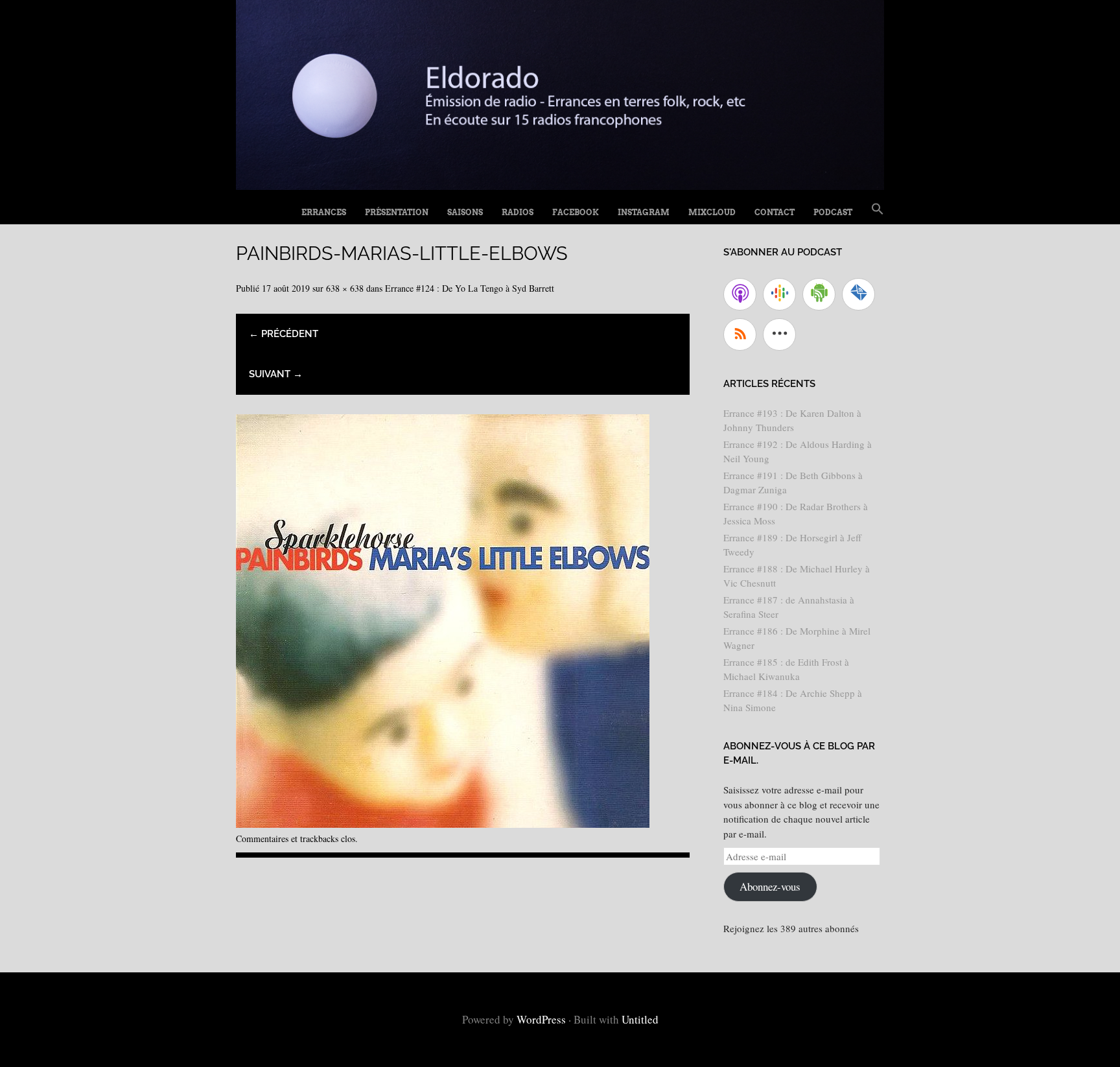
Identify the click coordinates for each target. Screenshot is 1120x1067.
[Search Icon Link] (877, 209)
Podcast (832, 212)
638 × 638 (345, 288)
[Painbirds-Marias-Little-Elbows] (442, 823)
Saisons (465, 212)
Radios (517, 212)
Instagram (644, 212)
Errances (323, 212)
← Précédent (283, 334)
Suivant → (276, 374)
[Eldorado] (560, 185)
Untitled (640, 1019)
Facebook (575, 212)
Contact (774, 212)
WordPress (541, 1019)
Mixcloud (712, 212)
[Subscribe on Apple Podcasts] (739, 294)
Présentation (396, 212)
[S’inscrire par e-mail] (858, 294)
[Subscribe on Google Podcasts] (779, 294)
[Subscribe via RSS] (739, 334)
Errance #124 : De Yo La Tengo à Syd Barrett (469, 288)
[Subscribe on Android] (818, 294)
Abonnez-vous (770, 886)
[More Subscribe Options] (779, 334)
